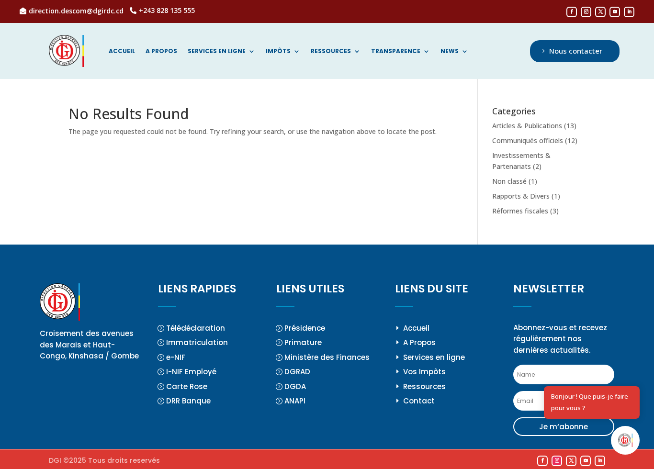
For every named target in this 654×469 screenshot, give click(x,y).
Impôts (278, 51)
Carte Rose (186, 386)
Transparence (395, 51)
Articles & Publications (527, 125)
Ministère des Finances (327, 357)
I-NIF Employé (191, 372)
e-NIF (175, 357)
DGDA (295, 386)
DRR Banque (188, 401)
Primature (303, 342)
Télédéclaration (195, 328)
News (449, 51)
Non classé (509, 181)
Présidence (304, 328)
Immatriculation (197, 342)
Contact (419, 401)
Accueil (122, 51)
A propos (161, 51)
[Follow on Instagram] (586, 12)
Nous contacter (575, 51)
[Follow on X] (600, 12)
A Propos (419, 342)
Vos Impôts (424, 372)
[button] (625, 440)
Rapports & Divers (521, 196)
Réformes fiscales (520, 210)
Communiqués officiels (527, 140)
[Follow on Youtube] (614, 12)
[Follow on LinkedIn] (629, 12)
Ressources (331, 51)
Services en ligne (217, 51)
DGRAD (297, 372)
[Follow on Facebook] (571, 12)
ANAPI (294, 401)
